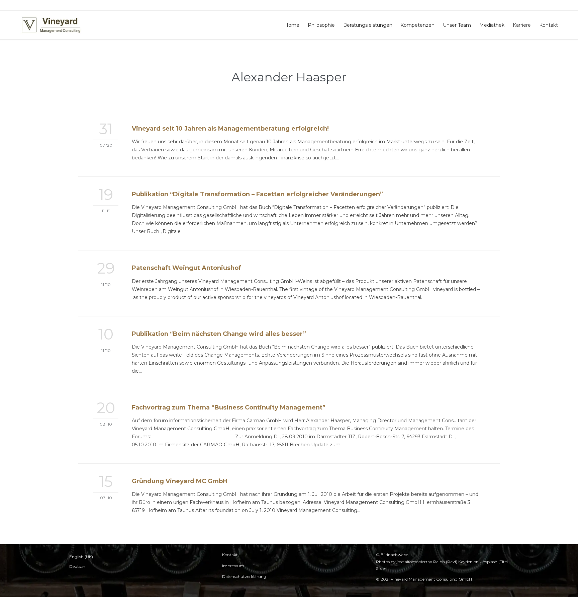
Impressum (233, 565)
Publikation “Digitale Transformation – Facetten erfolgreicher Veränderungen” (257, 194)
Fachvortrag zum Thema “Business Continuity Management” (228, 407)
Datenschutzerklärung (244, 576)
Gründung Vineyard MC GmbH (179, 481)
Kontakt (230, 554)
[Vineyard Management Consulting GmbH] (51, 25)
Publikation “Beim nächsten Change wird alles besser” (219, 334)
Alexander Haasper (289, 77)
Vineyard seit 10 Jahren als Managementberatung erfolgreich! (230, 128)
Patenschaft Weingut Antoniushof (186, 268)
